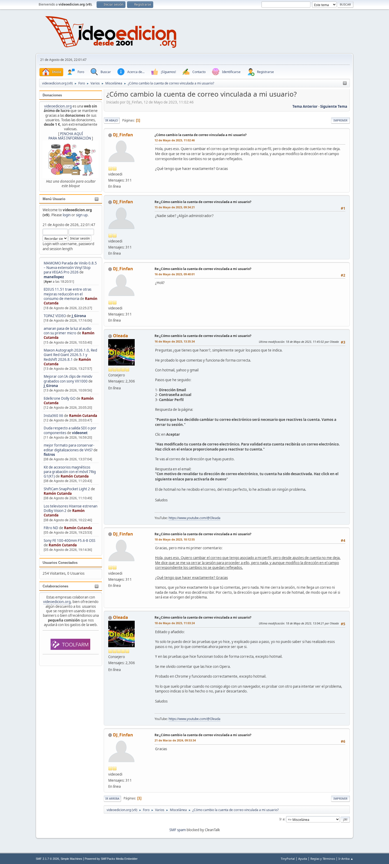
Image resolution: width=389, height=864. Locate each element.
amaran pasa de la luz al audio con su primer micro (67, 330)
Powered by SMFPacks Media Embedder (111, 858)
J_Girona (79, 315)
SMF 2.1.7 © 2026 (47, 858)
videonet (80, 432)
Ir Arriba (112, 798)
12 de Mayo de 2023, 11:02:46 (175, 140)
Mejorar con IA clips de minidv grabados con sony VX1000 (68, 378)
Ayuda (302, 859)
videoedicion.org (58, 106)
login (67, 215)
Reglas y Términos (322, 859)
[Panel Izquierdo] (345, 83)
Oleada (120, 336)
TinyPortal (288, 859)
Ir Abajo (111, 120)
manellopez (54, 276)
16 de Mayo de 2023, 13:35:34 (175, 341)
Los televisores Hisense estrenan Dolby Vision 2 (70, 508)
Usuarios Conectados (60, 563)
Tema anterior (305, 106)
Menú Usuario (54, 199)
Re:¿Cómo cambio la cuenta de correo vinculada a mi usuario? (203, 202)
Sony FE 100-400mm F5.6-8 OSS (69, 540)
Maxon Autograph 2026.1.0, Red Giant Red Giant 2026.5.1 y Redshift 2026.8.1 (70, 355)
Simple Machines (71, 858)
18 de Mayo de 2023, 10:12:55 (175, 539)
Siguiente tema (333, 106)
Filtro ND (51, 527)
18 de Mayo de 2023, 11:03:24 (175, 623)
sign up (82, 215)
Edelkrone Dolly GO (59, 398)
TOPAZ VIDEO (55, 315)
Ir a (281, 819)
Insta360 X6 (53, 415)
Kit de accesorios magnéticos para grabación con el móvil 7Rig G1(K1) (70, 472)
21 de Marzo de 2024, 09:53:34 (175, 740)
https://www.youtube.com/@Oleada (194, 518)
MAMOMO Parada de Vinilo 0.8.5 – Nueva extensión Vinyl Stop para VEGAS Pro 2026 (70, 268)
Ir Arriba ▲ (345, 859)
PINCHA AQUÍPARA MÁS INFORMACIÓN (69, 136)
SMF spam (177, 829)
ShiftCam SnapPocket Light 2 (67, 489)
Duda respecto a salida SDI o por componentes (70, 430)
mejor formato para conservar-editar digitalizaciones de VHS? (69, 447)
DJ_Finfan (123, 135)
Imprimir (340, 120)
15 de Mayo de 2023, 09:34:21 (175, 207)
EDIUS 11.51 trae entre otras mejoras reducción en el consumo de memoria (67, 294)
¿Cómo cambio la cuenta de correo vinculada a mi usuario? (201, 135)
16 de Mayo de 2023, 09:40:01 (175, 274)
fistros (49, 454)
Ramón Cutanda (83, 415)
